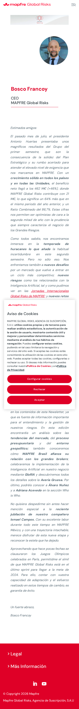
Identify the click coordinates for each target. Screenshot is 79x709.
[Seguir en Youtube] (44, 684)
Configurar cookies (39, 379)
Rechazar (39, 389)
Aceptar (39, 399)
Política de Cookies (39, 366)
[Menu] (73, 5)
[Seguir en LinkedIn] (35, 684)
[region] (39, 354)
